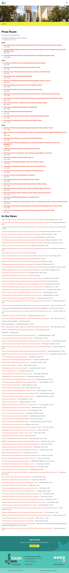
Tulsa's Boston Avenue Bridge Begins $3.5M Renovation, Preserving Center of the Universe (26, 305)
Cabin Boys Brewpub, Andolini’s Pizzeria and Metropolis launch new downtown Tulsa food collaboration (29, 227)
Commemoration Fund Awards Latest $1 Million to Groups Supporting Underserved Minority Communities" (30, 472)
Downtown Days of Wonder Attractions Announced (15, 362)
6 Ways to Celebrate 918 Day (9, 402)
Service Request (59, 564)
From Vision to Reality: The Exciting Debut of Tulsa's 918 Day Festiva (20, 393)
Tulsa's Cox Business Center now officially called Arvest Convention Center (21, 292)
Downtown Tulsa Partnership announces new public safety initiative (19, 261)
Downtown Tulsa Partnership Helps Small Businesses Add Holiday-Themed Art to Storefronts (26, 341)
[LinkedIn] (64, 557)
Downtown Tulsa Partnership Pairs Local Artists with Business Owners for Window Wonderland (26, 346)
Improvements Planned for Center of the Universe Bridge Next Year (19, 482)
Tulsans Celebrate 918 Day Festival (11, 385)
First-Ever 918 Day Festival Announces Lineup (14, 410)
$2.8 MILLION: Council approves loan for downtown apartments (18, 237)
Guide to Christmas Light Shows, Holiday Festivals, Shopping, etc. (19, 335)
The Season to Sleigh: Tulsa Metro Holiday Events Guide (16, 359)
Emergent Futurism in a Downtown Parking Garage (15, 421)
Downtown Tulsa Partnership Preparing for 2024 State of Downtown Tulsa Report (23, 499)
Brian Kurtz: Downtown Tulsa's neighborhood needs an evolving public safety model (24, 284)
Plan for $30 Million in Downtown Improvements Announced (17, 379)
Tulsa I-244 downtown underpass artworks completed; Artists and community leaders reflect (26, 267)
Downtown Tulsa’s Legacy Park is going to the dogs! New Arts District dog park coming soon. (26, 222)
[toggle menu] (66, 2)
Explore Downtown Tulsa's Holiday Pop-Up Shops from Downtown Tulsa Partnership (27, 318)
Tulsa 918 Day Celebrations (9, 399)
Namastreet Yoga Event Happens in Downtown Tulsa (15, 461)
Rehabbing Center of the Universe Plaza (12, 435)
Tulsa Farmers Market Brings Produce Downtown (14, 438)
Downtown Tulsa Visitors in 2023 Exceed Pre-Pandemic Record (18, 491)
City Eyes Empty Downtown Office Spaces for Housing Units (18, 518)
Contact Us (28, 564)
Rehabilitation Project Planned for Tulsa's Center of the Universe (19, 430)
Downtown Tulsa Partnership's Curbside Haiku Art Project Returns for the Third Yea (23, 502)
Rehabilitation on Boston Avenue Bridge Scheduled (15, 479)
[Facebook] (55, 557)
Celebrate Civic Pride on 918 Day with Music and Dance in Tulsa (18, 390)
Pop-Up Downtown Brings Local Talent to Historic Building (17, 338)
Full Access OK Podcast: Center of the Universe (14, 485)
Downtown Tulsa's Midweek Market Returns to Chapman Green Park (19, 488)
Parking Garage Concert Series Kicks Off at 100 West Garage (23, 441)
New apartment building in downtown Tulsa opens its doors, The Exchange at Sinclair (24, 281)
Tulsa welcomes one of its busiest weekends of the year (16, 245)
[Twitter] (58, 557)
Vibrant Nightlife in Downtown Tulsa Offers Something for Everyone (19, 449)
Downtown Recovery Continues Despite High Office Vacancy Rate (19, 505)
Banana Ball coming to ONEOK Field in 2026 (13, 253)
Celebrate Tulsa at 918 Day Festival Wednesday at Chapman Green (19, 404)
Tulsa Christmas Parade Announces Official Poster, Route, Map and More (21, 343)
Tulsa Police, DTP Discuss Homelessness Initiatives (15, 418)
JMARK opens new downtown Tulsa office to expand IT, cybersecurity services (22, 242)
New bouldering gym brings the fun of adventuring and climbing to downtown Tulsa (23, 289)
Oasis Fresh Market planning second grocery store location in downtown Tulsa (22, 286)
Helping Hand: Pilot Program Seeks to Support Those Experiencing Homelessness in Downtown (27, 528)
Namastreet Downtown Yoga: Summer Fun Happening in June (18, 463)
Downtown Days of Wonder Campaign (12, 365)
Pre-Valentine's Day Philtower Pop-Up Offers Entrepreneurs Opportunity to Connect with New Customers (29, 507)
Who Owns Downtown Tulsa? (9, 370)
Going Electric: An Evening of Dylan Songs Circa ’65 (15, 272)
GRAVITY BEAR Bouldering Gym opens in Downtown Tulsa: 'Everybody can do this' (23, 270)
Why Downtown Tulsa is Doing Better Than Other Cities (16, 476)
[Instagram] (61, 557)
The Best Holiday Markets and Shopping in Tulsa (14, 356)
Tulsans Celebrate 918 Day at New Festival (13, 387)
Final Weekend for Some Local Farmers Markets (14, 368)
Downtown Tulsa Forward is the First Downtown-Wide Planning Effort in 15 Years (27, 354)
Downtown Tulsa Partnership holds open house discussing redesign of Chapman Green (25, 255)
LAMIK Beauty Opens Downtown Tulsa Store (13, 376)
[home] (10, 2)
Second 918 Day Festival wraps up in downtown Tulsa (16, 258)
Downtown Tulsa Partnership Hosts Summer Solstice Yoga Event (19, 458)
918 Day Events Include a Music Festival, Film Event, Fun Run (18, 396)
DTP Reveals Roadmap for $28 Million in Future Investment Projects (19, 382)
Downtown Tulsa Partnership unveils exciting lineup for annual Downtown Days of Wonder (25, 248)
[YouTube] (64, 560)
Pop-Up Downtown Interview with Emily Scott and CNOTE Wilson (18, 523)
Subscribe (33, 546)
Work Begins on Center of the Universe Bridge (14, 315)
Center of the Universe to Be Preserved (12, 424)
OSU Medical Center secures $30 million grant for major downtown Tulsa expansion (24, 240)
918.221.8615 (32, 561)
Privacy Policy (54, 570)
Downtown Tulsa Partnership (17, 570)
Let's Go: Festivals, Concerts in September (13, 413)
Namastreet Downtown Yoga (13, 452)
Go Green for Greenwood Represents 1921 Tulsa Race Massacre (19, 466)
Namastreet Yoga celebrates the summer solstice (15, 275)
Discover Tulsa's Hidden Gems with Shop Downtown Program (18, 329)
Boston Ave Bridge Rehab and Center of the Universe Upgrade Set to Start (21, 427)
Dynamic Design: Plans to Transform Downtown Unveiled (17, 373)
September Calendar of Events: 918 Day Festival (14, 416)
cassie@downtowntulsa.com (9, 39)
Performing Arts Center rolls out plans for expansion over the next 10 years (21, 295)
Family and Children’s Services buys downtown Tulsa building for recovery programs (24, 231)
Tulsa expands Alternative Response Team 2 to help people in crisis (19, 264)
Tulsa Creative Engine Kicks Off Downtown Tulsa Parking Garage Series (20, 444)
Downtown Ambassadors (45, 570)
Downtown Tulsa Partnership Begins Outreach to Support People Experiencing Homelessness (26, 515)
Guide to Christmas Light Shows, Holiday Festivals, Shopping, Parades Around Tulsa (24, 351)
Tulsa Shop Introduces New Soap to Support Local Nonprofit (17, 520)
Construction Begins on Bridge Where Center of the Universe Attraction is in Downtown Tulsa (26, 300)
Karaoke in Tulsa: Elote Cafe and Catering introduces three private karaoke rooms (23, 278)
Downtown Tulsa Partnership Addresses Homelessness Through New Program (22, 512)
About (4, 24)
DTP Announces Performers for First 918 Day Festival (16, 407)
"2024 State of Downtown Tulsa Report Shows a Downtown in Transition (20, 496)
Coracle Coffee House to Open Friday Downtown (14, 469)
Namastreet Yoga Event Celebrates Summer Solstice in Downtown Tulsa (21, 455)
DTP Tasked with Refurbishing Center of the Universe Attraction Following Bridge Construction (27, 311)
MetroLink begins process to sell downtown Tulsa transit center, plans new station (23, 219)
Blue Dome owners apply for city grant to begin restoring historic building (21, 234)
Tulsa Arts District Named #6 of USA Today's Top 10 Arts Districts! (19, 298)
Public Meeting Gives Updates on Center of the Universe (17, 432)
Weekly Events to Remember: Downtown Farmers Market (17, 447)
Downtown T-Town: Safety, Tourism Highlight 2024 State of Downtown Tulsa (21, 493)
